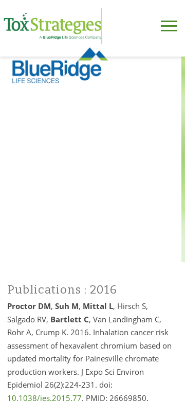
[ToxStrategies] (53, 26)
